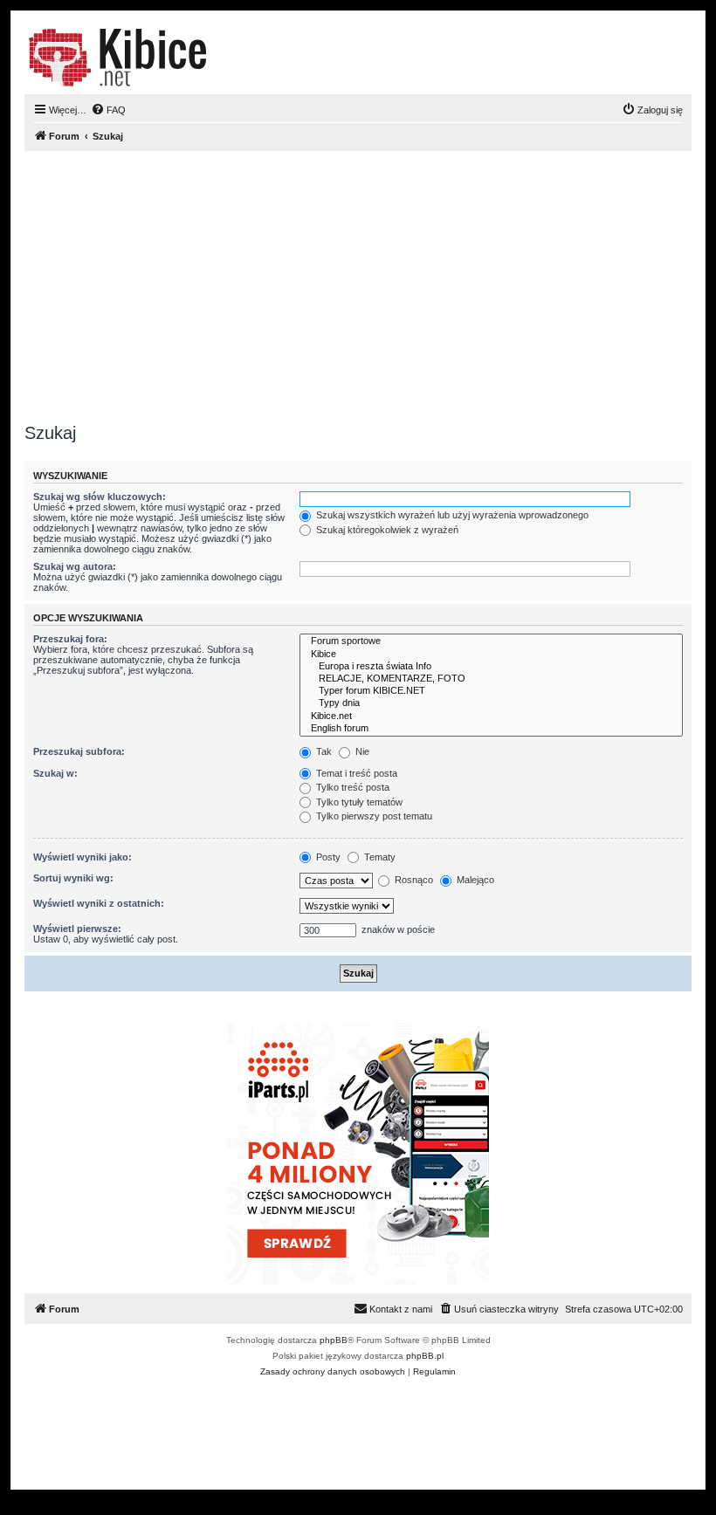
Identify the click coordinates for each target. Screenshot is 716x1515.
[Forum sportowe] (491, 641)
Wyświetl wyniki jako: (82, 857)
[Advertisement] (358, 287)
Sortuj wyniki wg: (73, 878)
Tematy (378, 857)
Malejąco (474, 879)
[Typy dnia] (491, 703)
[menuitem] (108, 109)
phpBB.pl (425, 1356)
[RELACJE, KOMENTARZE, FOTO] (491, 679)
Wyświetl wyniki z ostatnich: (98, 903)
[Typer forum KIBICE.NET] (491, 691)
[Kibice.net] (491, 716)
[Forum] (117, 57)
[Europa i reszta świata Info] (491, 667)
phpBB (334, 1340)
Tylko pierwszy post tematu (372, 816)
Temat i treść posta (355, 773)
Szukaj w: (55, 773)
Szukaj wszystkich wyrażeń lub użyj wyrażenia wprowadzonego (451, 515)
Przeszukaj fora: (70, 639)
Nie (361, 751)
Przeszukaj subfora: (79, 751)
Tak (322, 751)
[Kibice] (491, 654)
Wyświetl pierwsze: (77, 928)
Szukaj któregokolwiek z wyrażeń (385, 529)
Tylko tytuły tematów (358, 802)
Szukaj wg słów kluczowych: (99, 496)
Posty (327, 857)
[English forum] (491, 729)
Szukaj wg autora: (74, 566)
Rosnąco (412, 879)
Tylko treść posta (351, 787)
